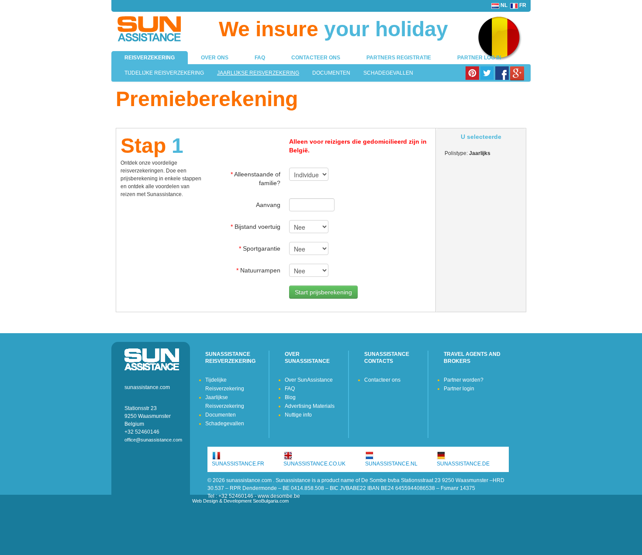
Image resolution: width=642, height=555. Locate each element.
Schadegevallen (388, 73)
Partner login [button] (459, 389)
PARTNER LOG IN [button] (479, 58)
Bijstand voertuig (255, 226)
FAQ (260, 58)
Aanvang (268, 204)
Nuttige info (298, 415)
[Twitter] (487, 73)
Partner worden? (463, 380)
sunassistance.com (147, 387)
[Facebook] (502, 73)
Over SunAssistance (309, 380)
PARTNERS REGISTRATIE (398, 58)
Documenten (331, 73)
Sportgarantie (259, 248)
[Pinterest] (473, 73)
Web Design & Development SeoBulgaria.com (240, 500)
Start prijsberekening (323, 292)
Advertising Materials (310, 406)
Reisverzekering (149, 58)
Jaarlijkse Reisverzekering (258, 73)
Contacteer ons (315, 58)
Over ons (214, 58)
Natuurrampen (258, 270)
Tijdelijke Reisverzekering (164, 73)
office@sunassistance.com (153, 439)
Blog (290, 397)
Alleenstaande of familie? (255, 178)
